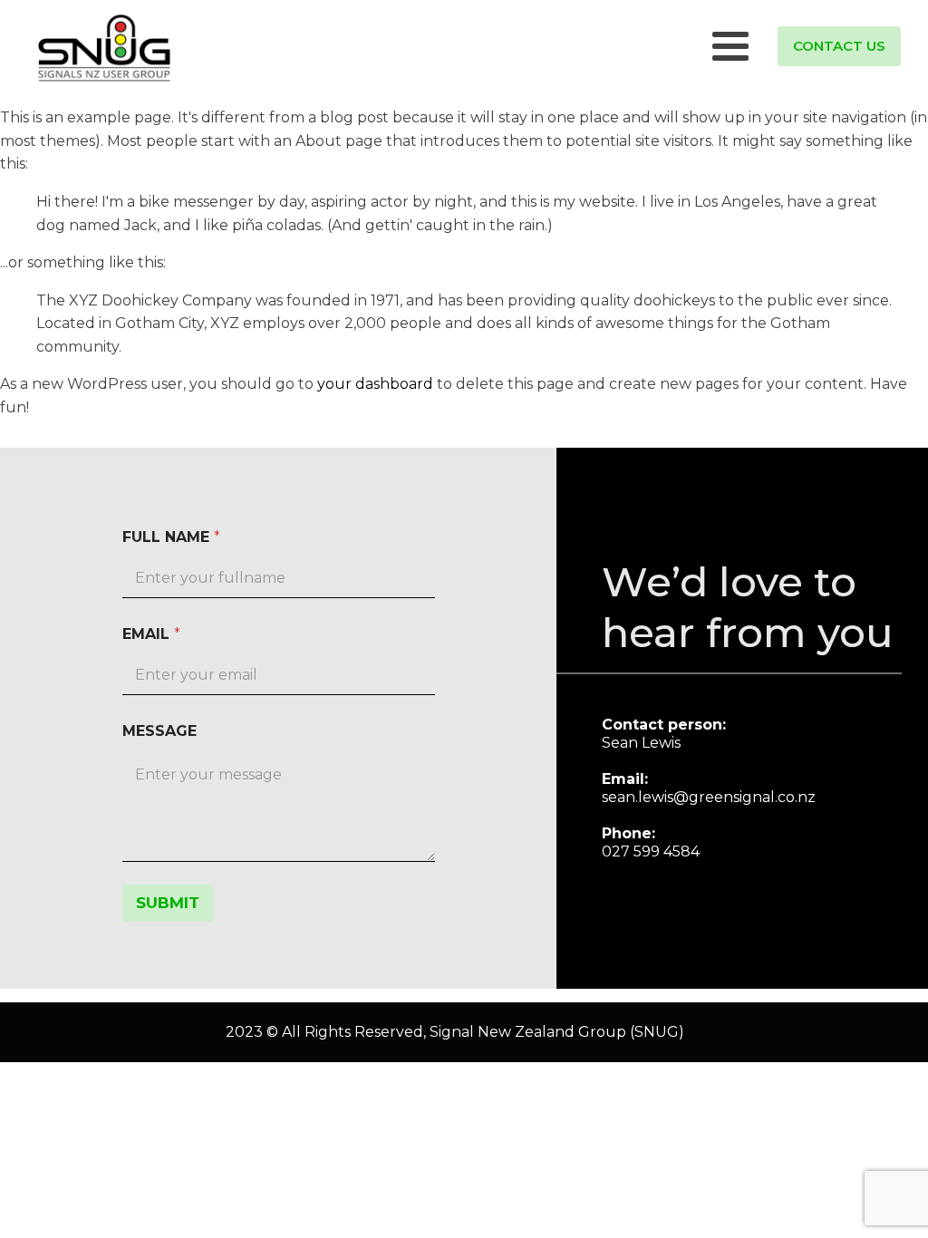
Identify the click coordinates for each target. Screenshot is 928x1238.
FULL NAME (171, 537)
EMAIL (151, 634)
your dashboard (375, 383)
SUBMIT (167, 903)
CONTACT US (839, 45)
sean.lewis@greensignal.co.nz (709, 797)
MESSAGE (159, 731)
